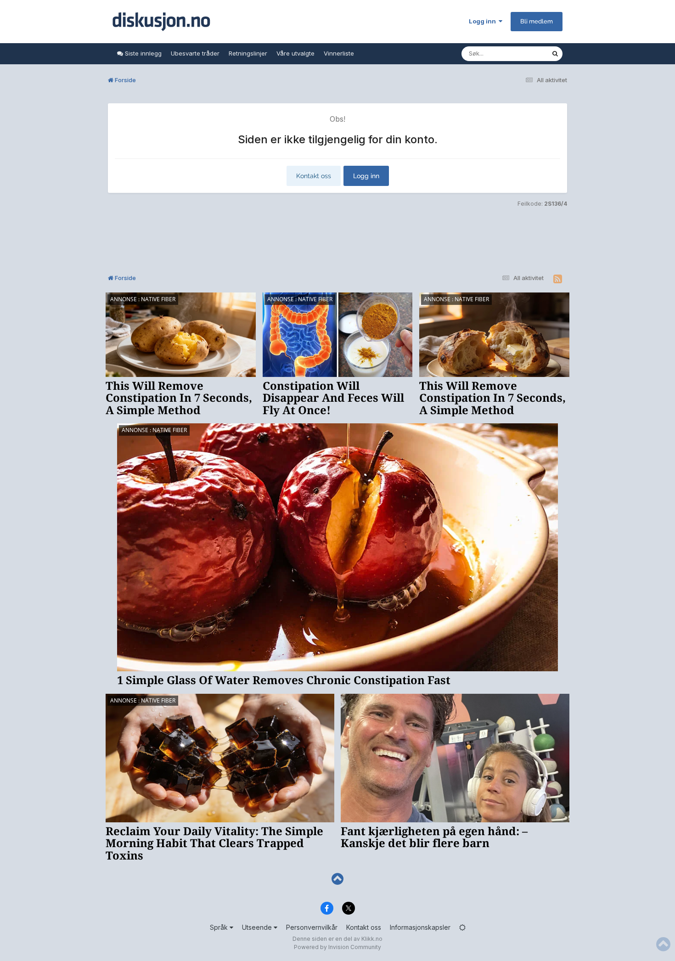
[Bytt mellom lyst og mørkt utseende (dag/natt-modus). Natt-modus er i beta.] (462, 927)
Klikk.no (371, 938)
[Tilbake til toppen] (337, 879)
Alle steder (524, 53)
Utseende (258, 927)
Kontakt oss (313, 176)
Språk (220, 927)
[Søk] (555, 53)
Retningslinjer (248, 53)
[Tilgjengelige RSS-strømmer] (557, 279)
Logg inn (484, 21)
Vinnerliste (339, 53)
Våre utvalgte (295, 53)
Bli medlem (536, 21)
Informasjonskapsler (420, 927)
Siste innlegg (142, 53)
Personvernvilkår (312, 927)
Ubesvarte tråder (195, 53)
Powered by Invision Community (337, 947)
